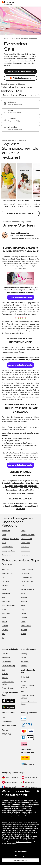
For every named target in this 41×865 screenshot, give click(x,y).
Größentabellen (7, 721)
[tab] (5, 95)
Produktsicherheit (8, 688)
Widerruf (5, 674)
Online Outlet (25, 677)
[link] (20, 103)
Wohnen (24, 666)
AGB (3, 670)
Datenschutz (6, 662)
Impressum (6, 658)
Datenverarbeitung (8, 666)
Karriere (5, 678)
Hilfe (3, 717)
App (22, 692)
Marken (23, 681)
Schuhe (23, 658)
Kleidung (24, 654)
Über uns (5, 654)
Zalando (5, 730)
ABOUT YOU (6, 734)
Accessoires (25, 662)
